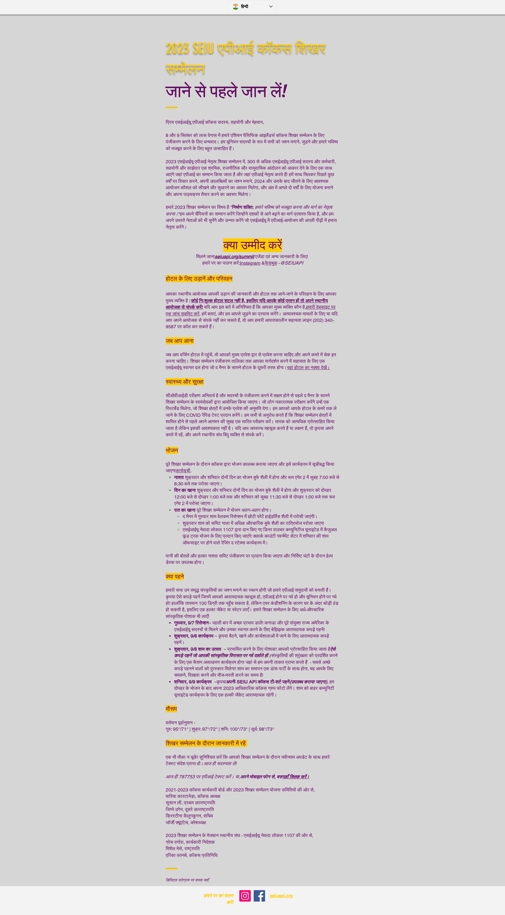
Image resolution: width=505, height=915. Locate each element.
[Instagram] (245, 896)
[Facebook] (259, 896)
